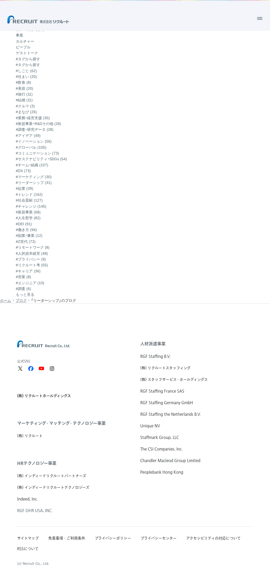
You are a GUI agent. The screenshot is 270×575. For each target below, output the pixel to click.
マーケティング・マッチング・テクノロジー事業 (61, 423)
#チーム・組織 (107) (32, 165)
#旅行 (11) (24, 94)
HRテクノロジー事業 (36, 463)
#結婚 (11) (24, 100)
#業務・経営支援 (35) (33, 118)
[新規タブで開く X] (20, 368)
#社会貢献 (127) (29, 200)
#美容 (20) (24, 88)
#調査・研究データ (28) (35, 129)
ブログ (21, 300)
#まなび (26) (26, 112)
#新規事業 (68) (28, 212)
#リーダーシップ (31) (34, 183)
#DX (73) (23, 171)
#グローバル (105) (31, 147)
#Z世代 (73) (26, 241)
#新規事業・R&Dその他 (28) (38, 124)
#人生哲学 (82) (28, 218)
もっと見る (25, 294)
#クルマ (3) (25, 106)
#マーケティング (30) (34, 177)
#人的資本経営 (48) (32, 253)
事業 (19, 35)
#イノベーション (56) (34, 141)
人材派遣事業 (153, 344)
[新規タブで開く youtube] (41, 368)
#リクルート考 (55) (32, 265)
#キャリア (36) (28, 271)
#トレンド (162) (29, 194)
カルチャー (25, 41)
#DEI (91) (24, 224)
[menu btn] (260, 18)
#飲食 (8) (23, 82)
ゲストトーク (27, 53)
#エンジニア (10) (30, 283)
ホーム (5, 300)
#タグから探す (28, 65)
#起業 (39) (24, 188)
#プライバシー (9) (31, 259)
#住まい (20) (26, 76)
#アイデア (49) (28, 135)
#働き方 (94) (26, 230)
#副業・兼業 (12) (29, 235)
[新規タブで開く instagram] (52, 368)
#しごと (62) (26, 71)
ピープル (23, 47)
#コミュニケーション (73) (37, 153)
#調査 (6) (23, 289)
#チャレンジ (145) (31, 206)
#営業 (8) (23, 277)
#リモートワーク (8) (33, 247)
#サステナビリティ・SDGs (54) (41, 159)
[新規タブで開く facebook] (31, 368)
